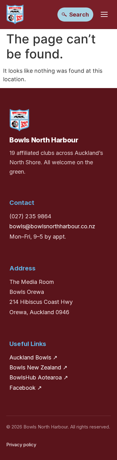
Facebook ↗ (25, 387)
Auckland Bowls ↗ (33, 357)
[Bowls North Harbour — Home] (15, 14)
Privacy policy (21, 445)
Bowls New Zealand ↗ (38, 367)
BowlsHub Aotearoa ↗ (38, 377)
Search (79, 14)
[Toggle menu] (104, 14)
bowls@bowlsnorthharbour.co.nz (52, 226)
